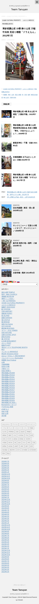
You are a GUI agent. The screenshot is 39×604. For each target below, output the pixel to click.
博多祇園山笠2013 (8, 381)
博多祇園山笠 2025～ (9, 402)
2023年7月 (5, 536)
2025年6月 (5, 487)
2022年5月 (5, 565)
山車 (3, 362)
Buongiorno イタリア (9, 405)
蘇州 (31, 446)
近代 (18, 450)
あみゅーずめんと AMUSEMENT (13, 356)
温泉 (19, 442)
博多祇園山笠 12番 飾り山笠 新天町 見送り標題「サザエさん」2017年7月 (25, 177)
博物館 (29, 431)
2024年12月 (6, 499)
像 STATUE (6, 339)
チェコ (10, 428)
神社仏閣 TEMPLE (8, 292)
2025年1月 (5, 497)
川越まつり (6, 369)
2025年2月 (5, 495)
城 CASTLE (6, 320)
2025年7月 (5, 485)
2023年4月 (5, 542)
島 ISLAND (5, 315)
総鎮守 (16, 446)
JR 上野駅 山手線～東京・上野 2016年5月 (21, 197)
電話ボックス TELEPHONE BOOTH (15, 347)
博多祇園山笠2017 (8, 390)
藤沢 (27, 446)
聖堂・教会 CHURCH (9, 294)
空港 (33, 442)
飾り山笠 (6, 97)
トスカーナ (18, 428)
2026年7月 (5, 461)
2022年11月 (6, 553)
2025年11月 (6, 476)
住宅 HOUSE (6, 326)
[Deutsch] (10, 282)
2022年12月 (6, 550)
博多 (9, 94)
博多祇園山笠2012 (8, 379)
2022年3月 (5, 569)
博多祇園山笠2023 (8, 398)
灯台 (24, 442)
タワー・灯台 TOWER (10, 330)
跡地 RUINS (6, 337)
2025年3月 (5, 493)
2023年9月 (5, 531)
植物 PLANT (6, 345)
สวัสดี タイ (5, 409)
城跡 (9, 435)
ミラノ (25, 428)
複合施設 (5, 450)
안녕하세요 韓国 (7, 407)
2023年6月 (5, 538)
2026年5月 (5, 463)
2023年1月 (5, 548)
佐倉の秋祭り (6, 371)
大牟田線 (20, 435)
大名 (14, 435)
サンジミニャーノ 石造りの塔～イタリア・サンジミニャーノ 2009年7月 (25, 228)
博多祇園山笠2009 (8, 373)
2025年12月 (6, 474)
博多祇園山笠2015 (8, 385)
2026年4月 (5, 466)
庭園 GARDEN (7, 318)
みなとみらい (6, 424)
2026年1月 (5, 472)
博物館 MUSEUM (8, 296)
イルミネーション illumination (12, 358)
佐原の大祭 (6, 366)
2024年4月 (5, 516)
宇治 (27, 435)
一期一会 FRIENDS (9, 301)
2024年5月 (5, 514)
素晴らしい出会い (8, 299)
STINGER (20, 600)
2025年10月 (6, 478)
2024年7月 (5, 510)
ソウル (4, 428)
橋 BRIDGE (6, 322)
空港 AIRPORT (7, 311)
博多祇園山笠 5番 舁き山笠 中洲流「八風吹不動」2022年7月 (25, 114)
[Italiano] (13, 282)
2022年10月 (6, 555)
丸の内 (4, 431)
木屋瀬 (4, 442)
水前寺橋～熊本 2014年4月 (24, 273)
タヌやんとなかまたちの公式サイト (19, 594)
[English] (5, 282)
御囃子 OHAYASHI (8, 307)
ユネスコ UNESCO (28, 89)
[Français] (8, 282)
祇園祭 (5, 94)
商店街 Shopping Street (10, 354)
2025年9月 (5, 480)
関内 (3, 453)
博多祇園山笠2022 (8, 396)
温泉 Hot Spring (7, 324)
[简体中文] (3, 282)
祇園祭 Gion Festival (9, 360)
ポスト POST (6, 343)
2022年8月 (5, 559)
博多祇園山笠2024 (8, 400)
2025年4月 (5, 491)
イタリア (22, 424)
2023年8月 (5, 533)
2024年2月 (5, 521)
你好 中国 (5, 411)
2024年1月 (5, 523)
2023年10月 (6, 529)
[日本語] (15, 282)
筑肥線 (4, 446)
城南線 (4, 435)
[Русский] (18, 282)
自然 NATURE (7, 332)
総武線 (10, 446)
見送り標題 (18, 94)
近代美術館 (32, 450)
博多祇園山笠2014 (8, 383)
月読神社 (28, 439)
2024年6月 (5, 512)
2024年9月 (5, 506)
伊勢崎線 (11, 431)
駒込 (8, 453)
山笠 (12, 94)
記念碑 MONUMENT (9, 341)
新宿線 (21, 439)
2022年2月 (5, 572)
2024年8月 (5, 508)
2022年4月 (5, 567)
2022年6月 (5, 563)
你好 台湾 (5, 413)
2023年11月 (6, 527)
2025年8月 (5, 483)
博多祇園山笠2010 (8, 375)
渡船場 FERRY (7, 313)
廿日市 (9, 439)
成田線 (15, 439)
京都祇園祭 (6, 364)
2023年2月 (5, 546)
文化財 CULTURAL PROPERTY (12, 89)
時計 (3, 349)
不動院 (31, 428)
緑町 (22, 446)
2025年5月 (5, 489)
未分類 (4, 416)
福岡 (29, 94)
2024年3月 (5, 519)
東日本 (10, 442)
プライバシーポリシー (20, 585)
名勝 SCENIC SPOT (9, 335)
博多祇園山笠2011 (8, 377)
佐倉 (17, 431)
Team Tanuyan (19, 9)
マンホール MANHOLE (10, 352)
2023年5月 (5, 540)
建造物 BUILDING (8, 328)
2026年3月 (5, 468)
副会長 (23, 431)
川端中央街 (13, 97)
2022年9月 (5, 557)
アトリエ (15, 424)
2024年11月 (6, 502)
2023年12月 (6, 525)
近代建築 (24, 450)
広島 (3, 439)
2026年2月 (5, 470)
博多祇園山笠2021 (8, 394)
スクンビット (31, 424)
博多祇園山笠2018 (8, 392)
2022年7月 (5, 561)
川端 (25, 94)
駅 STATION (6, 309)
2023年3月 (5, 544)
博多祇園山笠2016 (8, 388)
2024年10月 (6, 504)
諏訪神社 (12, 450)
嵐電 (31, 435)
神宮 (29, 442)
